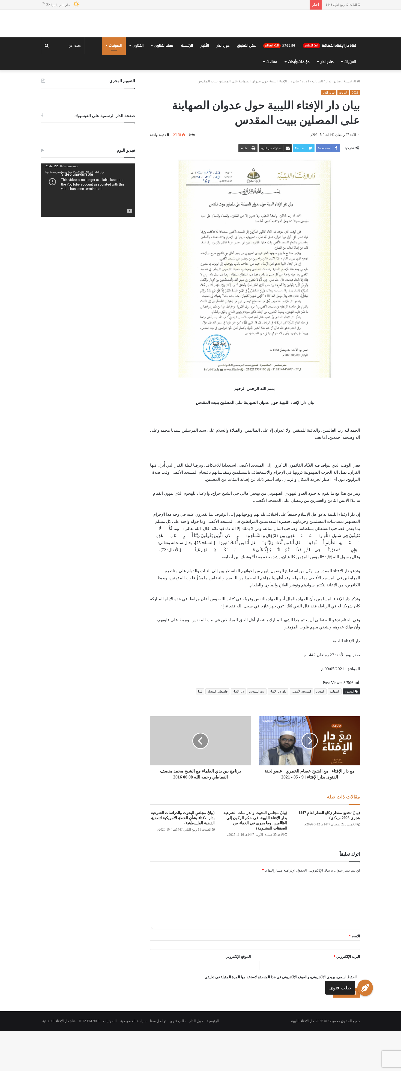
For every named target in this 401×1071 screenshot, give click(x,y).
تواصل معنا (158, 1061)
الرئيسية (187, 85)
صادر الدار (327, 102)
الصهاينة (335, 731)
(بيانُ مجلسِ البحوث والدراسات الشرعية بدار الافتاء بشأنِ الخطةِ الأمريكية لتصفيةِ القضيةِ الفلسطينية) (183, 858)
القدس (320, 731)
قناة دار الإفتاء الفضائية (330, 85)
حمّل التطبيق (246, 85)
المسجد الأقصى (301, 731)
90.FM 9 (280, 85)
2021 (305, 121)
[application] (88, 230)
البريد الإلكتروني (347, 997)
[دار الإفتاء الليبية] (200, 44)
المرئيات (350, 102)
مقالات (272, 102)
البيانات (317, 121)
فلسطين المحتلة (217, 731)
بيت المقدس (257, 731)
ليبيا (200, 731)
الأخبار (204, 85)
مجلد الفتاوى (163, 85)
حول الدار (223, 85)
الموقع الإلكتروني (238, 997)
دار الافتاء (238, 731)
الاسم (354, 976)
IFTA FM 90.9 (89, 1061)
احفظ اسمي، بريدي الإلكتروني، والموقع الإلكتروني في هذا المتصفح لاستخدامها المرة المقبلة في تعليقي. (280, 1017)
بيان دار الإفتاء (278, 731)
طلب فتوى (340, 988)
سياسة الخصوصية (133, 1061)
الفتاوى (138, 85)
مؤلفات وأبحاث (299, 102)
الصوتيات (115, 85)
